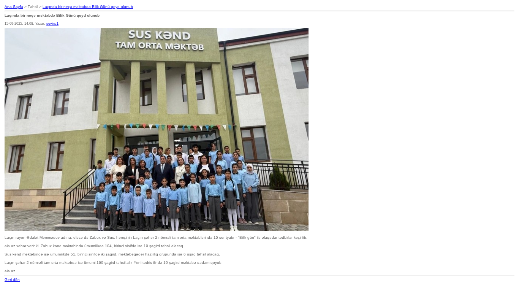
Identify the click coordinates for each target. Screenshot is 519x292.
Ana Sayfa (14, 7)
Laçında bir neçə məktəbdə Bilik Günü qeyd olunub (88, 7)
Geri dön (12, 280)
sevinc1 (52, 23)
